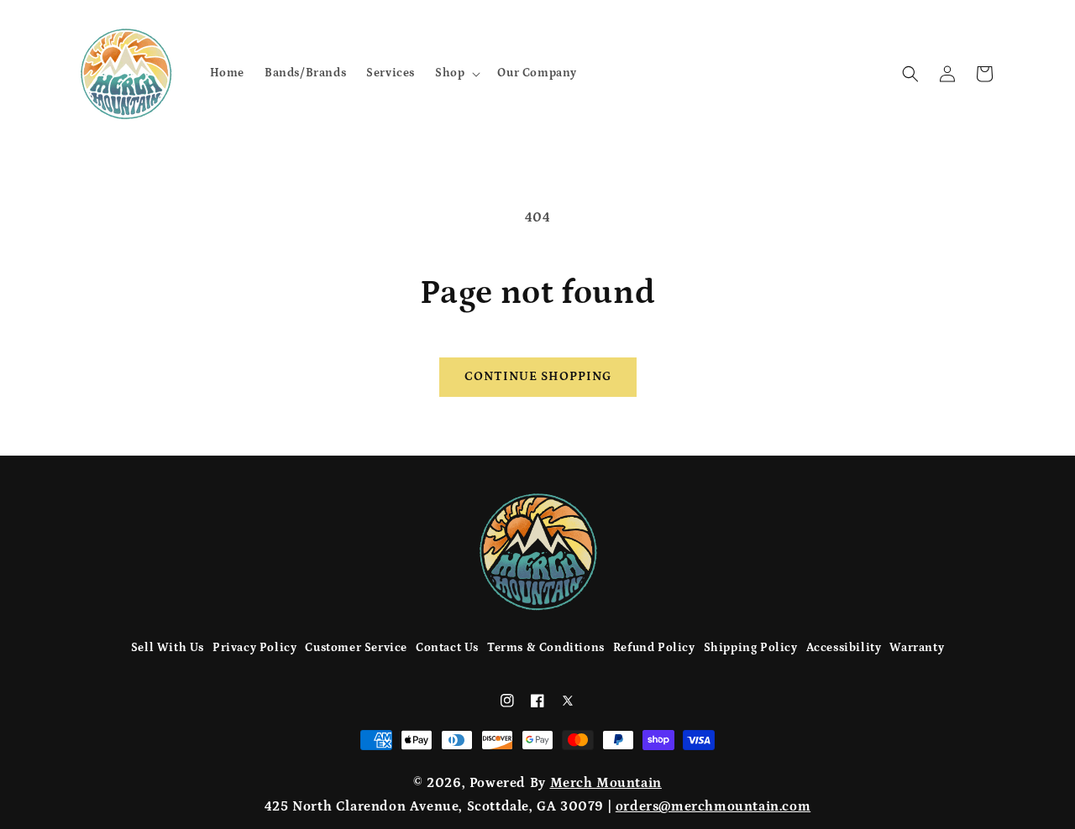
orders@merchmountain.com (713, 806)
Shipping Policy (751, 647)
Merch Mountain (606, 782)
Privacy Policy (254, 647)
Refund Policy (654, 647)
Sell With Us (167, 647)
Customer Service (356, 647)
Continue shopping (537, 376)
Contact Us (447, 647)
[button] (456, 73)
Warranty (916, 647)
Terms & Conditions (546, 647)
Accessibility (844, 647)
